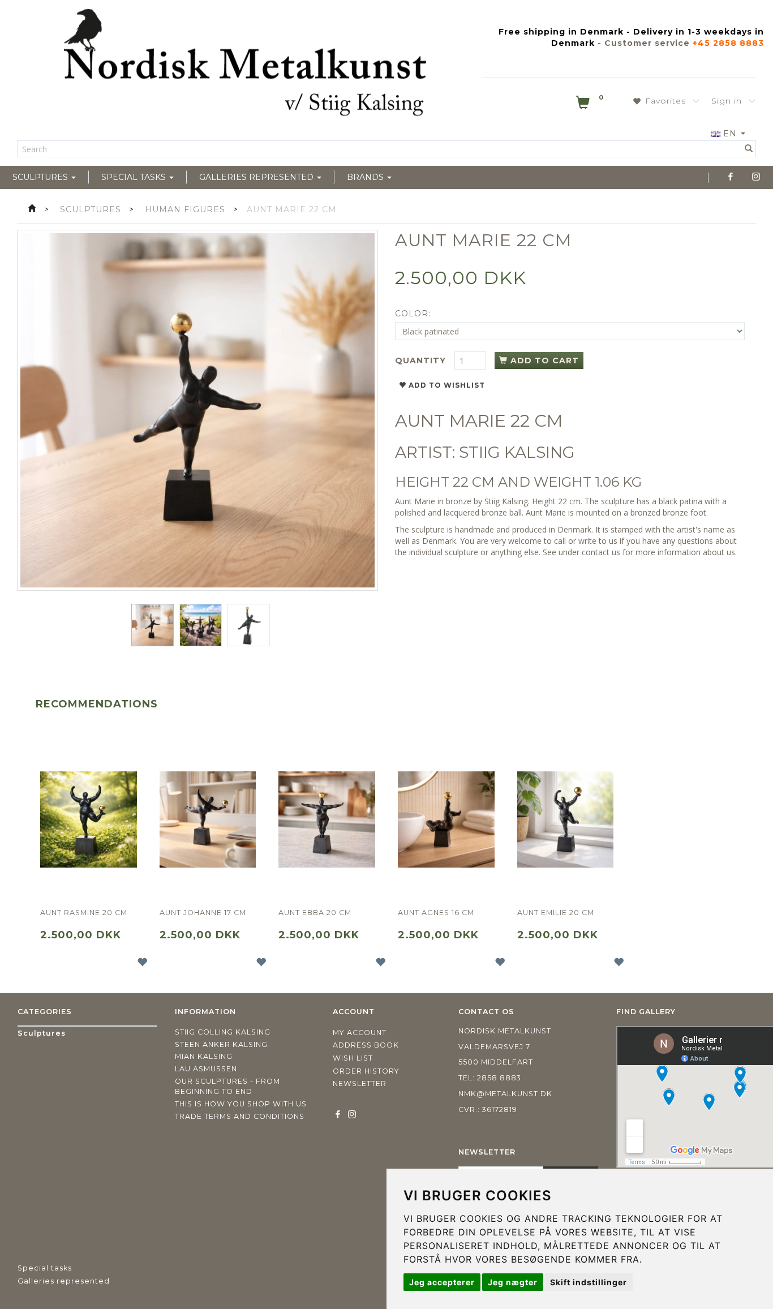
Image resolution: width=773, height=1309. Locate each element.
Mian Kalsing (204, 1056)
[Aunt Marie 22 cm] (197, 410)
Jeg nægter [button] (513, 1282)
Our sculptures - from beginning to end (227, 1086)
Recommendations (97, 704)
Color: (413, 313)
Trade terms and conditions (239, 1116)
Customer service (647, 43)
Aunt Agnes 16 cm (436, 912)
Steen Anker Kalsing (221, 1044)
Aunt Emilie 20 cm (555, 912)
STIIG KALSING (517, 452)
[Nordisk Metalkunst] (245, 65)
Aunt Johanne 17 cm (203, 912)
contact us (601, 552)
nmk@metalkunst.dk (505, 1093)
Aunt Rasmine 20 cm (83, 912)
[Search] (749, 148)
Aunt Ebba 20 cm (314, 912)
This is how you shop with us (241, 1104)
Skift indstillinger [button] (588, 1282)
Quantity (422, 360)
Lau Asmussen (206, 1069)
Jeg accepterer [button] (442, 1282)
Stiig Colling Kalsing (222, 1032)
